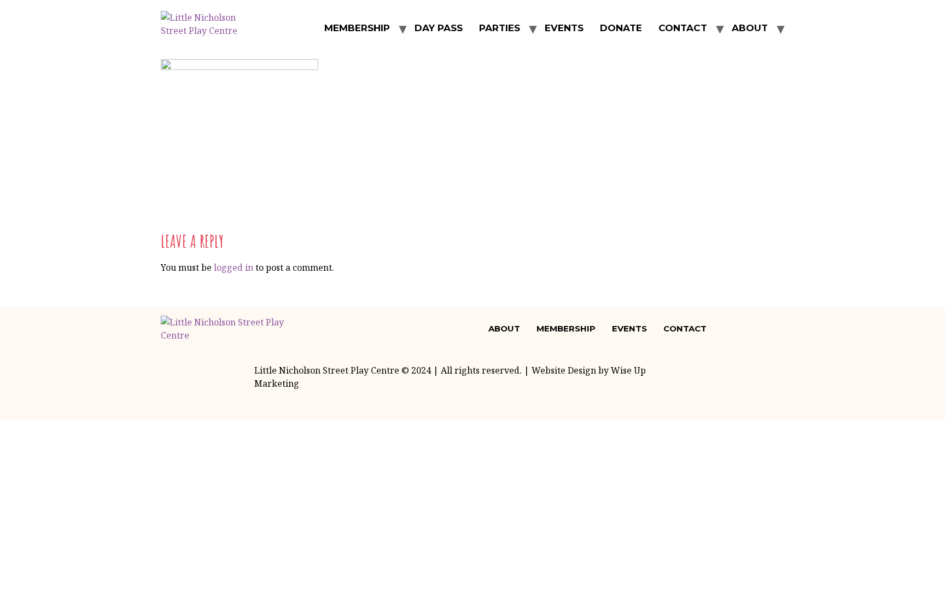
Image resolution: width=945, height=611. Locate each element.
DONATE (621, 27)
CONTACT (682, 27)
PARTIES (499, 27)
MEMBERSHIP (357, 27)
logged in (233, 267)
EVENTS (564, 27)
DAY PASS (439, 27)
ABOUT (750, 27)
